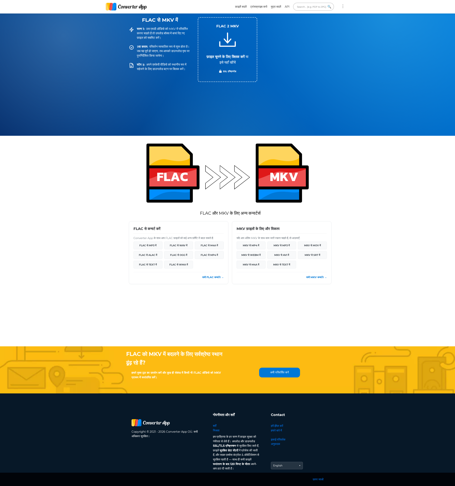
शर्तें (214, 426)
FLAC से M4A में (209, 245)
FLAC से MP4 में (209, 255)
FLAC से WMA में (178, 264)
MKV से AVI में (281, 255)
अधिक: (342, 6)
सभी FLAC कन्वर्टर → (213, 277)
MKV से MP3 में (282, 245)
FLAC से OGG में (178, 255)
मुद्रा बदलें (276, 6)
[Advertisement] (227, 318)
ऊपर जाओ (318, 479)
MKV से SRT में (312, 255)
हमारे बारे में (276, 430)
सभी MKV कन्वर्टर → (316, 277)
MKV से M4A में (251, 264)
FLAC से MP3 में (147, 245)
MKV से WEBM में (251, 255)
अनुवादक (275, 444)
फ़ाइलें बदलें (241, 6)
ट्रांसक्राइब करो (258, 6)
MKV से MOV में (312, 245)
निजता (216, 430)
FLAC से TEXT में (148, 264)
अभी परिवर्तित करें (279, 372)
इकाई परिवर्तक (278, 439)
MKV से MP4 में (251, 245)
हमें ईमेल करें (277, 426)
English (277, 465)
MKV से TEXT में (281, 264)
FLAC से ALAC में (148, 255)
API (287, 6)
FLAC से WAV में (178, 245)
